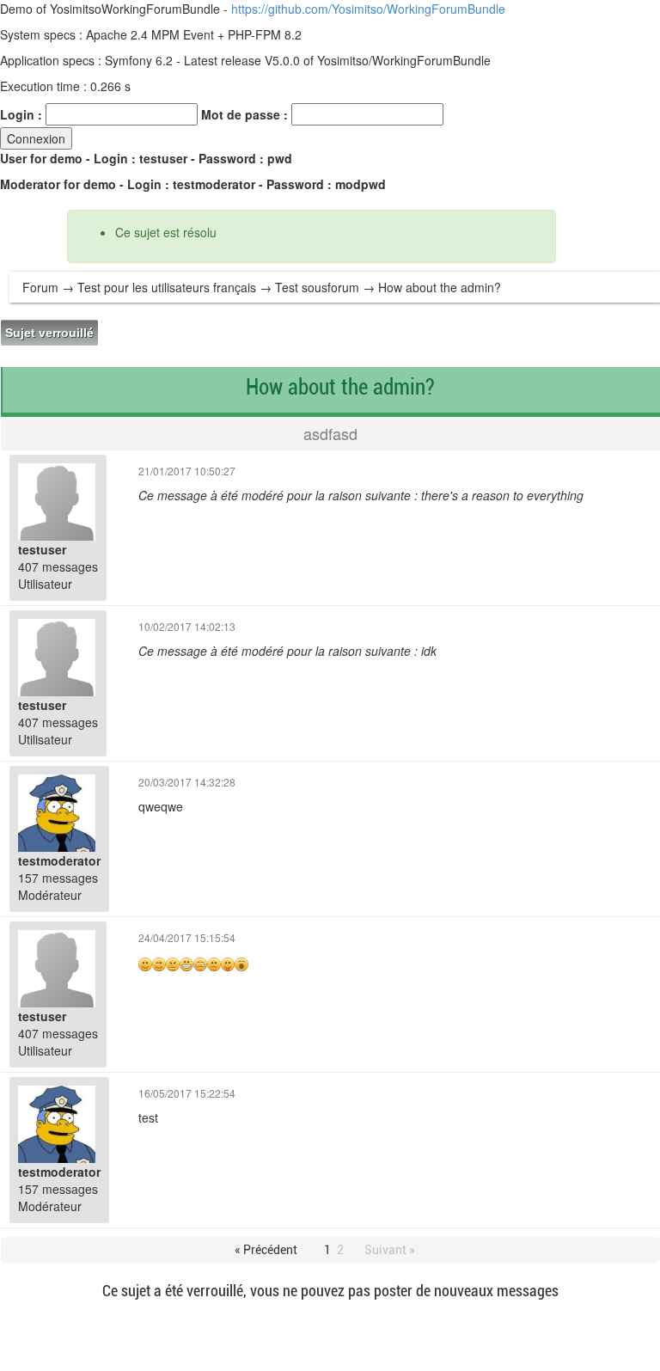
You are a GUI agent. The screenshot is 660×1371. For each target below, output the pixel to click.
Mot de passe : (244, 114)
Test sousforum (317, 287)
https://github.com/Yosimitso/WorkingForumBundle (368, 8)
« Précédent (266, 1250)
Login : (21, 114)
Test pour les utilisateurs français (166, 287)
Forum (40, 287)
